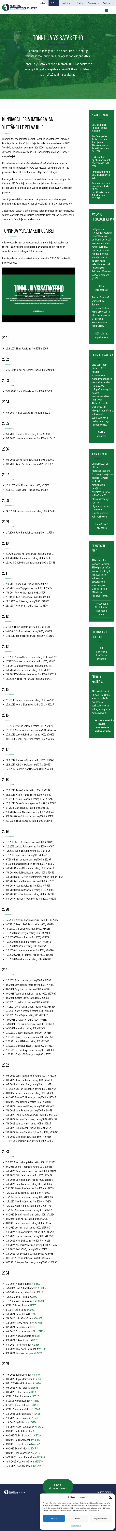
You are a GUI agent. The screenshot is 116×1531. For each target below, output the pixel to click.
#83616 (35, 1405)
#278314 (33, 1448)
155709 (32, 1314)
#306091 (32, 1392)
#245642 (35, 1444)
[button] (110, 1497)
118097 (42, 1288)
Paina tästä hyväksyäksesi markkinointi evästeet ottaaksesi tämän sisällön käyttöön (38, 295)
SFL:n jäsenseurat (101, 288)
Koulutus (66, 3)
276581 (39, 1322)
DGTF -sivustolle (101, 434)
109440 (40, 1301)
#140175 (37, 1379)
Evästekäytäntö (76, 1525)
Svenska (92, 3)
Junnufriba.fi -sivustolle (101, 526)
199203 (35, 1340)
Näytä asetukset (101, 1518)
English (106, 3)
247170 (42, 1348)
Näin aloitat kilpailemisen (101, 335)
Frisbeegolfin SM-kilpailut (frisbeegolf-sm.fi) (102, 609)
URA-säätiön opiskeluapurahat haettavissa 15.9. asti (101, 161)
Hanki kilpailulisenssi (58, 1486)
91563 (33, 1327)
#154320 (34, 1396)
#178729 (32, 1422)
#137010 (38, 1353)
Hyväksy (54, 1518)
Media (80, 3)
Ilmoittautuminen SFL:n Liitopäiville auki (101, 174)
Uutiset (42, 3)
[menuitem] (42, 3)
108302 (37, 1283)
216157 (33, 1305)
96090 (32, 1309)
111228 (41, 1331)
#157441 (37, 1383)
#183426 (36, 1435)
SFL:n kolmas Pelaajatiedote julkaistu (99, 127)
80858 (36, 1335)
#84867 (36, 1374)
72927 (34, 1296)
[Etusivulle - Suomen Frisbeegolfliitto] (19, 8)
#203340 (39, 1426)
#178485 (30, 1431)
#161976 (38, 1461)
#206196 (35, 1439)
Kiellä (77, 1518)
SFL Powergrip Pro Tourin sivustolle (101, 653)
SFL (53, 3)
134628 (39, 1292)
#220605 (35, 1409)
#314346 (35, 1452)
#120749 (33, 1418)
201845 (38, 1318)
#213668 (33, 1387)
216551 (37, 1344)
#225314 (36, 1465)
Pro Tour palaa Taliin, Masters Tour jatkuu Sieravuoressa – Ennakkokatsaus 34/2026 (100, 144)
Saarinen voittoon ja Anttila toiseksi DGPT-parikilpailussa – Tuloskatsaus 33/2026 (101, 191)
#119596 (36, 1413)
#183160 (35, 1400)
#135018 (40, 1457)
